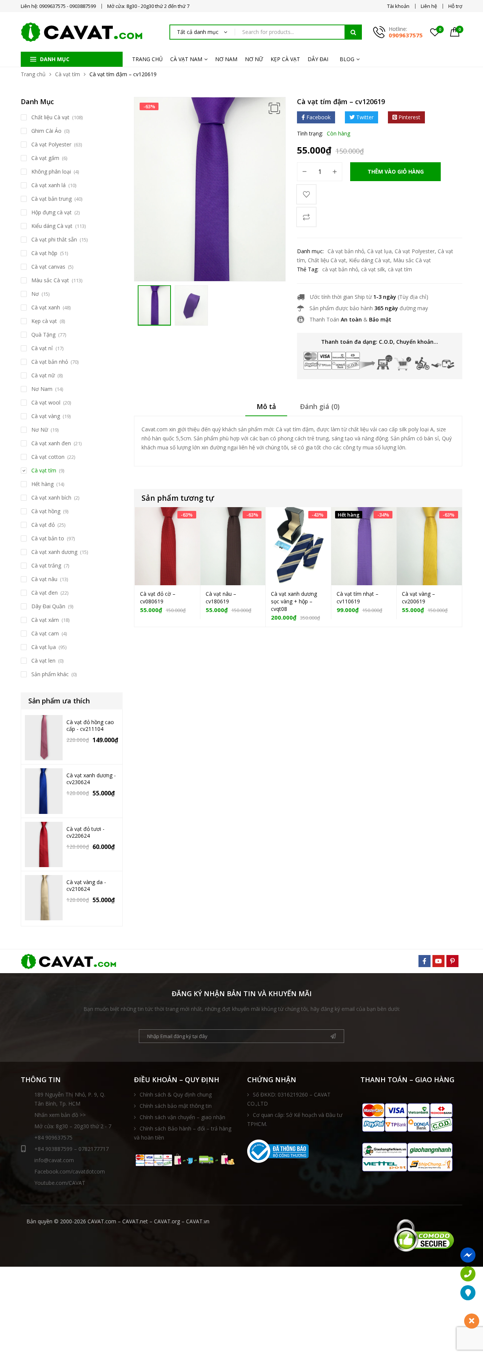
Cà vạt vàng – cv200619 (418, 597)
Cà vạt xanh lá (48, 185)
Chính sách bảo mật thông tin (176, 1105)
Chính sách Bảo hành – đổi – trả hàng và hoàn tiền (182, 1133)
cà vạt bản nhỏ (340, 269)
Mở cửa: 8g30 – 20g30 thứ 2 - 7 (72, 1126)
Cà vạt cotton (48, 456)
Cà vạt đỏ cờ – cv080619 (157, 597)
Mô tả (266, 406)
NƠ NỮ (254, 59)
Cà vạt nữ (43, 375)
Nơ (35, 293)
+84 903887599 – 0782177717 (71, 1148)
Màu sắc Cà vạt (412, 260)
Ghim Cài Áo (46, 130)
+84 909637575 (53, 1137)
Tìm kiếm (353, 32)
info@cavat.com (54, 1160)
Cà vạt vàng (45, 416)
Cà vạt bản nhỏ (346, 251)
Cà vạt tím (67, 74)
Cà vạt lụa (379, 251)
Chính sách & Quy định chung (176, 1094)
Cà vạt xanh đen (51, 443)
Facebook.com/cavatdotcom (69, 1171)
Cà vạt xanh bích (51, 497)
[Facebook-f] (424, 961)
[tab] (266, 409)
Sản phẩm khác (50, 674)
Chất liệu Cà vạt (327, 260)
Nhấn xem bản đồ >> (60, 1114)
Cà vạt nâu (44, 579)
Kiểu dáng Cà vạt (369, 260)
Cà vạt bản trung (51, 198)
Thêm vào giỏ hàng (396, 171)
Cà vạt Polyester (415, 251)
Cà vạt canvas (48, 266)
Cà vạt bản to (47, 538)
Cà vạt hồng (45, 511)
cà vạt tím (400, 269)
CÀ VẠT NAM (186, 59)
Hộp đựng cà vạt (51, 212)
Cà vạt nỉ (42, 348)
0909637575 (406, 35)
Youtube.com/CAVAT (59, 1182)
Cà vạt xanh (45, 307)
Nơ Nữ (39, 429)
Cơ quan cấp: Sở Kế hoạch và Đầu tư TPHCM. (294, 1119)
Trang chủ (33, 74)
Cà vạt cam (45, 633)
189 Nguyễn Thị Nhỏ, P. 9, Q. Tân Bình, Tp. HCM (69, 1099)
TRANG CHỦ (147, 59)
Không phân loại (51, 171)
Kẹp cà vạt (44, 321)
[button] (274, 108)
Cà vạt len (43, 660)
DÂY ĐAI (318, 59)
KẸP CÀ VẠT (285, 59)
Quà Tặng (43, 334)
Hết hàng (42, 484)
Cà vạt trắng (46, 565)
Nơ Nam (41, 388)
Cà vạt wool (45, 402)
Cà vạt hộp (44, 253)
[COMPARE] (306, 217)
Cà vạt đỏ (43, 524)
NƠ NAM (226, 59)
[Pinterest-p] (452, 961)
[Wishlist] (306, 194)
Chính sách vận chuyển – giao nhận (182, 1117)
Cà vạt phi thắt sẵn (54, 239)
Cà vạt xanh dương (54, 551)
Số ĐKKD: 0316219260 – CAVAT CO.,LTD (289, 1099)
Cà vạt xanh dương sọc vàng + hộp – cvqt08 (294, 601)
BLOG (347, 59)
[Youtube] (438, 961)
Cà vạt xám (45, 619)
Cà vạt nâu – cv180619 (221, 597)
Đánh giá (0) (320, 406)
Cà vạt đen (44, 592)
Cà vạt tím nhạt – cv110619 (357, 597)
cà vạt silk (373, 269)
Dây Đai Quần (48, 606)
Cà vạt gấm (45, 157)
